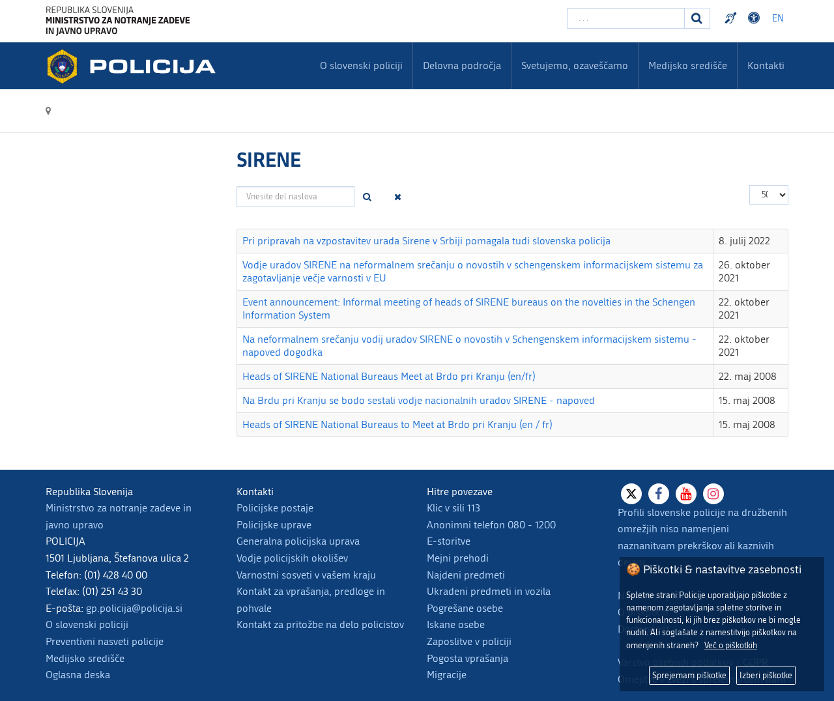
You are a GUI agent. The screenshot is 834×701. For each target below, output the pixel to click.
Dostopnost (756, 18)
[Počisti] (398, 196)
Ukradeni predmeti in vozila (489, 591)
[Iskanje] (697, 18)
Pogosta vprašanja (467, 658)
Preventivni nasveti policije (105, 641)
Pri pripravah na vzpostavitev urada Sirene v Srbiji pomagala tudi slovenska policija (426, 241)
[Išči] (367, 196)
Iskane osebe (456, 624)
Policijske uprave (274, 525)
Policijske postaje (275, 508)
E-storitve (448, 541)
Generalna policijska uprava (298, 541)
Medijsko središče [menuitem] (687, 65)
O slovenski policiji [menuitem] (361, 65)
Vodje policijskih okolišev (292, 558)
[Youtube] (686, 493)
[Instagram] (713, 493)
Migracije (447, 674)
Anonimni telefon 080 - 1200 (491, 525)
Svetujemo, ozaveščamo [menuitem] (574, 65)
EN (778, 18)
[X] (631, 493)
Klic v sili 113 (453, 508)
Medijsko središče (85, 658)
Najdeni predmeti (466, 575)
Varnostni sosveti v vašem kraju (306, 575)
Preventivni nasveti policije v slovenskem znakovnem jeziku (732, 18)
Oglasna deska (78, 674)
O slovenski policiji (87, 624)
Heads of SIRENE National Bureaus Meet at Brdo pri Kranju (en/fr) (389, 376)
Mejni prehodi (458, 558)
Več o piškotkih (730, 645)
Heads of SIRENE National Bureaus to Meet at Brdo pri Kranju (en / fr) (397, 424)
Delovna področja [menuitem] (462, 65)
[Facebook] (658, 493)
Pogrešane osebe (465, 608)
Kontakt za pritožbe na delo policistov (320, 624)
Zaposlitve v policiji (469, 641)
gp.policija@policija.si (134, 608)
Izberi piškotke (766, 675)
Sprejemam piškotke (689, 675)
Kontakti (765, 65)
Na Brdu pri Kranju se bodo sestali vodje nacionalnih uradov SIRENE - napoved (418, 400)
